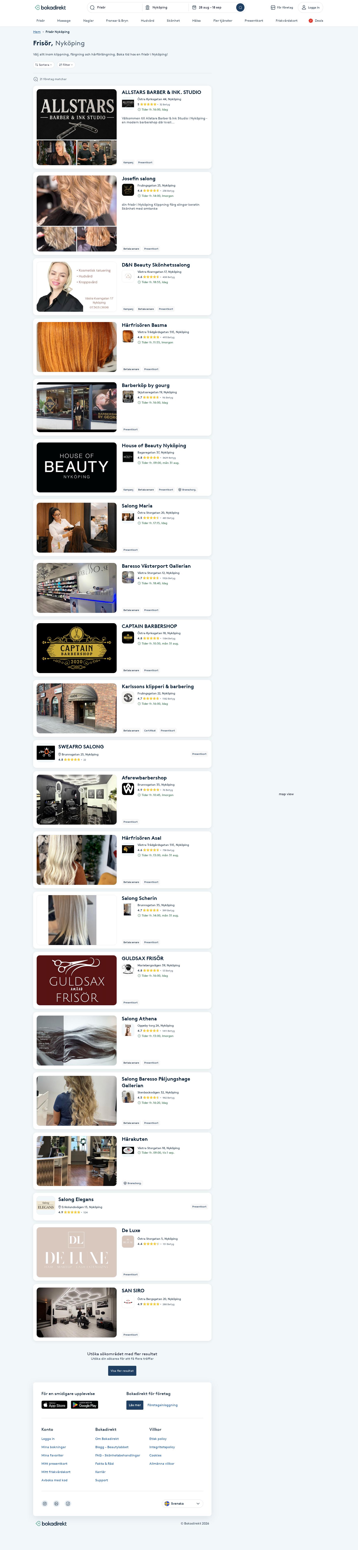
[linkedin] (56, 1503)
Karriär (100, 1472)
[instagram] (44, 1503)
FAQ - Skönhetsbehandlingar (117, 1455)
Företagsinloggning (163, 1405)
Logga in (48, 1439)
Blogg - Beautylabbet (111, 1447)
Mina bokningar (53, 1447)
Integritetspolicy (162, 1447)
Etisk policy (158, 1439)
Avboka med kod (54, 1480)
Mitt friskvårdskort (55, 1472)
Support (101, 1480)
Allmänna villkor (161, 1464)
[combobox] (115, 7)
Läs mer (135, 1405)
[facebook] (68, 1503)
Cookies (155, 1455)
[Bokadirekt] (50, 7)
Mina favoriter (52, 1455)
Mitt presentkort (54, 1464)
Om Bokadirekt (107, 1439)
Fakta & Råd (104, 1464)
